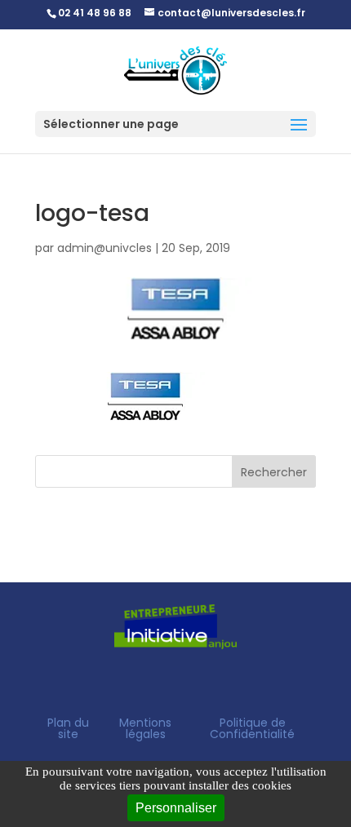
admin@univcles (104, 248)
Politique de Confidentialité (252, 728)
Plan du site (68, 728)
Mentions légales (145, 728)
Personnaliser (176, 808)
